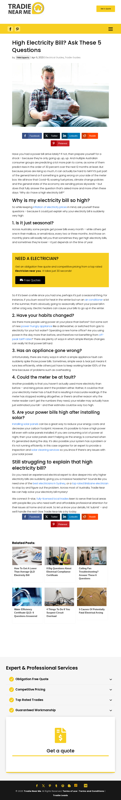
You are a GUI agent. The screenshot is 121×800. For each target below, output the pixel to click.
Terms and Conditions (91, 791)
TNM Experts (22, 57)
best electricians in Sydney (49, 483)
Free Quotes (31, 280)
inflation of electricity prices (50, 207)
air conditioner (94, 300)
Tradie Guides (73, 57)
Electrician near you (28, 271)
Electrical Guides (54, 57)
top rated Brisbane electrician (90, 483)
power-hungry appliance (36, 326)
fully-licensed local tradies (53, 499)
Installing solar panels (25, 424)
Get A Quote (106, 9)
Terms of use (70, 791)
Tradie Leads (60, 795)
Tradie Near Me (32, 791)
